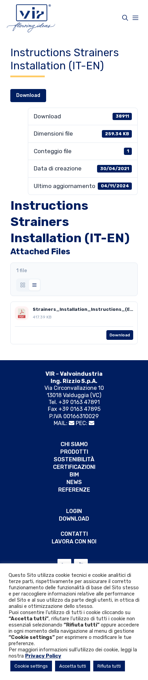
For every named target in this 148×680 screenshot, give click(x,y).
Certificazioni (74, 467)
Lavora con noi (74, 541)
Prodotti (74, 452)
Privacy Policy (43, 656)
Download (28, 95)
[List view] (34, 284)
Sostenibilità (74, 459)
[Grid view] (22, 284)
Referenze (74, 489)
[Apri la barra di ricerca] (125, 18)
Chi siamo (74, 444)
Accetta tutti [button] (72, 666)
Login (74, 511)
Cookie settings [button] (31, 666)
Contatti (74, 534)
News (74, 482)
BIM (74, 474)
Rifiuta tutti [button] (109, 666)
